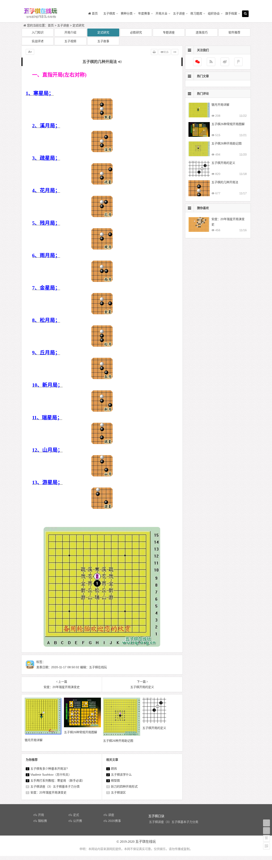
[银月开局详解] (43, 734)
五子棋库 (109, 13)
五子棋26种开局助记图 (226, 143)
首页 (51, 25)
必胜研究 (136, 32)
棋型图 (115, 780)
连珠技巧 (202, 32)
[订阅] (211, 62)
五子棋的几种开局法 (224, 182)
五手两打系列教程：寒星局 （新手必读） (57, 780)
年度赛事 (144, 13)
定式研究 (78, 25)
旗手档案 (231, 13)
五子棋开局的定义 (223, 162)
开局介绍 (70, 32)
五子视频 (70, 41)
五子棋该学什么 (121, 774)
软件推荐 (234, 32)
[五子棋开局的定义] (154, 722)
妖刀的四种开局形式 (124, 786)
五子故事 (103, 41)
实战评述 (38, 41)
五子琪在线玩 (145, 841)
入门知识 (38, 32)
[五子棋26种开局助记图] (121, 734)
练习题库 (196, 13)
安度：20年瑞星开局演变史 (48, 792)
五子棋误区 (118, 792)
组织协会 (214, 13)
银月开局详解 (220, 104)
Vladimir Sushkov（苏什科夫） (50, 774)
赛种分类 (127, 13)
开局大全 (161, 13)
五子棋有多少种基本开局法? (49, 768)
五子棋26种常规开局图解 (228, 124)
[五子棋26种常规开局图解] (82, 726)
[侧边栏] (174, 52)
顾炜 (114, 768)
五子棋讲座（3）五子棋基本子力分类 (55, 786)
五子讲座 (179, 13)
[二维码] (266, 846)
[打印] (154, 52)
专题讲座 (169, 32)
